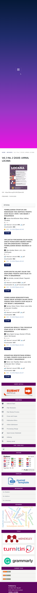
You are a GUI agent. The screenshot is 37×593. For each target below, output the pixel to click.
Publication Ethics (12, 420)
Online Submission (12, 425)
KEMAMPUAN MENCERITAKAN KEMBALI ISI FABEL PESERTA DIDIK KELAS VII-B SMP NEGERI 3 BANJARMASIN (17, 358)
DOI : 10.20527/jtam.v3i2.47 (15, 373)
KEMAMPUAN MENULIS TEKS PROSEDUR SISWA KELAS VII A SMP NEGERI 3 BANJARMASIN (18, 330)
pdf (8, 233)
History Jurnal (11, 441)
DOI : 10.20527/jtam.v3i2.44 (15, 287)
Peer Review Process (13, 412)
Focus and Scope (12, 416)
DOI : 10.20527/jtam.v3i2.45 (15, 317)
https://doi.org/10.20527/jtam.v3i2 (14, 192)
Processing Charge (12, 429)
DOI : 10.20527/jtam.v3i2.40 (15, 229)
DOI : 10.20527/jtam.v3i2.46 (15, 345)
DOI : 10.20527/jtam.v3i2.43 (15, 261)
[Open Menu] (18, 70)
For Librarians (7, 500)
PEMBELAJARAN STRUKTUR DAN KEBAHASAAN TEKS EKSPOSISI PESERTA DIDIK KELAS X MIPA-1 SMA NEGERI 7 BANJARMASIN (18, 213)
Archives (9, 153)
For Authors (6, 496)
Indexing (9, 437)
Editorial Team (11, 404)
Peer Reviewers (11, 408)
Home (3, 153)
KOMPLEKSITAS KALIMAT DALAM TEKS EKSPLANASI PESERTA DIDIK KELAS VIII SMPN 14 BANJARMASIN (17, 274)
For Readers (6, 492)
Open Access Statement (14, 433)
